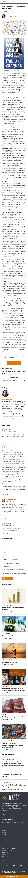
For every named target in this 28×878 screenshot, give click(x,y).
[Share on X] (10, 380)
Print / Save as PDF (14, 363)
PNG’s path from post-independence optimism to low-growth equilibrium (13, 745)
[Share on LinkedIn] (4, 380)
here (8, 513)
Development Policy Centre (8, 848)
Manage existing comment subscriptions (13, 569)
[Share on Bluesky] (14, 380)
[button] (22, 1)
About (3, 830)
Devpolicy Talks (5, 854)
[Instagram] (8, 420)
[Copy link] (23, 380)
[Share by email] (20, 380)
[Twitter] (4, 420)
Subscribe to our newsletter (14, 876)
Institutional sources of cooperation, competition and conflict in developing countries (13, 763)
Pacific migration (6, 842)
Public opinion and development (10, 373)
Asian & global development (8, 844)
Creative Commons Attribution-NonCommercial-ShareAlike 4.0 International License (13, 824)
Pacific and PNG (5, 840)
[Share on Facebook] (7, 380)
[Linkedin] (6, 420)
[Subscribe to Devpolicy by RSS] (17, 865)
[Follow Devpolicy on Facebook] (14, 865)
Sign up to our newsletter (10, 815)
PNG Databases (5, 856)
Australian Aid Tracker (7, 850)
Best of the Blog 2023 (9, 662)
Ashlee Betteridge (11, 499)
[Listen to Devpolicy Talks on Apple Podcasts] (20, 865)
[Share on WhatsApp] (17, 380)
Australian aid (5, 838)
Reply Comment (5, 441)
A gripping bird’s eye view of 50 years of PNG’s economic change (13, 689)
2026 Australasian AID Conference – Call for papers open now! (14, 786)
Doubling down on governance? (12, 717)
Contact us (4, 834)
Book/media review (7, 368)
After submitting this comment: (10, 563)
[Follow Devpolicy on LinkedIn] (7, 865)
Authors (4, 832)
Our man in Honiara (8, 636)
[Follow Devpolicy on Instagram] (10, 865)
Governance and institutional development (13, 371)
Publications (5, 852)
